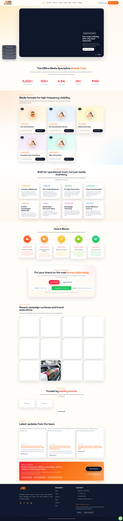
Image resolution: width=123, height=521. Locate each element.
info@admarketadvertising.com (85, 499)
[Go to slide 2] (97, 54)
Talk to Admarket (88, 49)
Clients (61, 2)
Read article (24, 453)
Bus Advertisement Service (58, 127)
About (56, 494)
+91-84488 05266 (82, 496)
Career (74, 2)
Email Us (79, 512)
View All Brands (61, 411)
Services (55, 2)
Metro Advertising (55, 155)
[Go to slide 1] (95, 54)
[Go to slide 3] (99, 54)
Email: (82, 288)
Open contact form (88, 512)
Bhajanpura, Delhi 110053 (83, 490)
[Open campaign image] (29, 326)
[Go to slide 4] (100, 54)
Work (69, 2)
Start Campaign (113, 2)
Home (43, 2)
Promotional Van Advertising (30, 155)
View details (40, 130)
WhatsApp (61, 288)
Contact (80, 2)
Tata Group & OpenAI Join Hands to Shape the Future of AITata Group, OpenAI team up (60, 447)
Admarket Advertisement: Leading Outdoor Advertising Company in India (32, 446)
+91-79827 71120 (81, 493)
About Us (49, 2)
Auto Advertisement (27, 127)
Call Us (41, 288)
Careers (57, 502)
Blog (65, 2)
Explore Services (67, 282)
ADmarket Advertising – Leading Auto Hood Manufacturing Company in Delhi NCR (90, 447)
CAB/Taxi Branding (84, 127)
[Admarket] (8, 2)
